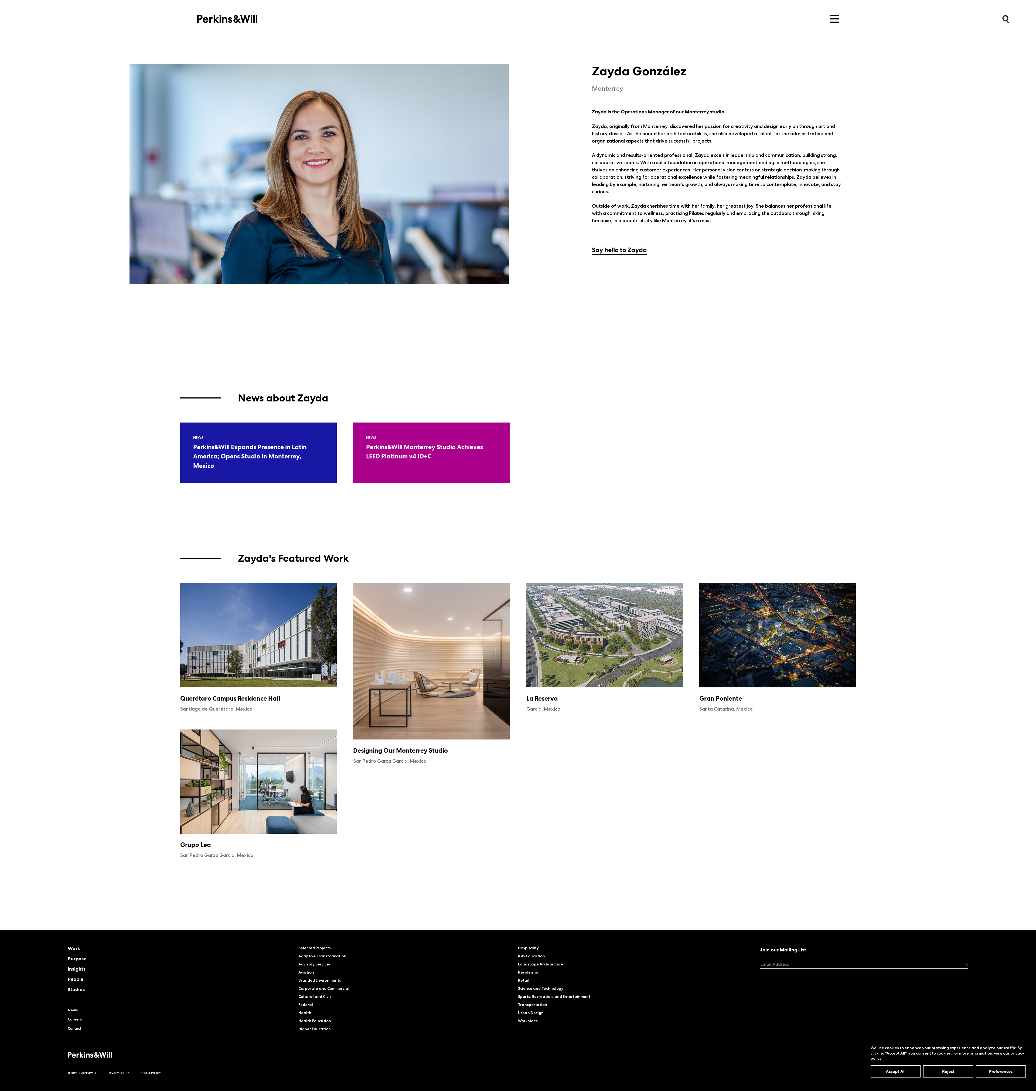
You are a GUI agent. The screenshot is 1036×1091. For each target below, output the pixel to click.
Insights (77, 969)
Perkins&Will (227, 17)
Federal (305, 1004)
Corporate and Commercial (323, 988)
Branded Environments (319, 980)
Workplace (528, 1020)
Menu (834, 19)
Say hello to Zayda (619, 250)
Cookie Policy (151, 1073)
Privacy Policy (118, 1073)
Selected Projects (314, 947)
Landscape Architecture (540, 964)
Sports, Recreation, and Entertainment (554, 996)
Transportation (532, 1004)
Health (304, 1012)
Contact (74, 1028)
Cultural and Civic (314, 996)
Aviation (306, 972)
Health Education (314, 1020)
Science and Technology (540, 988)
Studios (76, 989)
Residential (529, 972)
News (73, 1010)
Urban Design (531, 1012)
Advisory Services (314, 964)
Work (74, 948)
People (75, 979)
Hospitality (528, 947)
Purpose (77, 958)
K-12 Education (531, 956)
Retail (523, 980)
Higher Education (314, 1028)
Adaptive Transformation (322, 956)
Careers (75, 1019)
